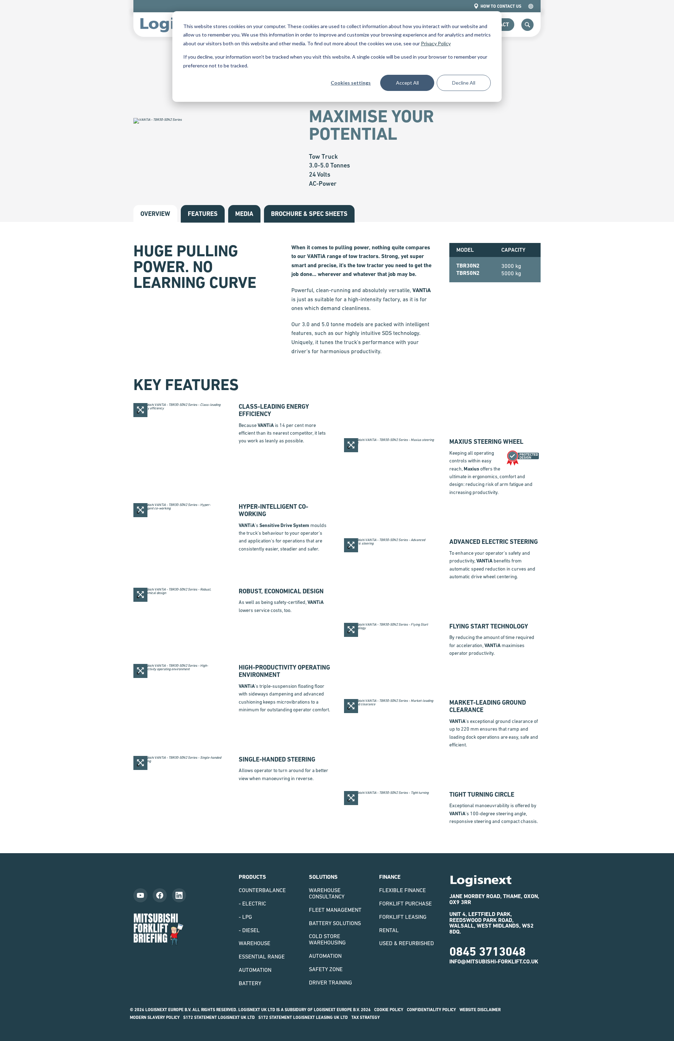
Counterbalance (262, 890)
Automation (255, 970)
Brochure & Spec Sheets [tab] (309, 213)
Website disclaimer (480, 1009)
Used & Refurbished (406, 943)
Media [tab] (244, 213)
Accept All (407, 83)
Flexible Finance (402, 890)
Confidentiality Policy (431, 1009)
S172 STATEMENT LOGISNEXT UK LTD (219, 1017)
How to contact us (501, 6)
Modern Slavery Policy (155, 1017)
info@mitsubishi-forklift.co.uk (493, 961)
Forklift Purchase (405, 903)
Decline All (463, 83)
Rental (389, 930)
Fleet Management (335, 910)
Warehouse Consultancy (326, 893)
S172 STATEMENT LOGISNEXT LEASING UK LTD (303, 1017)
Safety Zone (326, 969)
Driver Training (330, 982)
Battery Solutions (335, 923)
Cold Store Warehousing (327, 939)
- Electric (252, 903)
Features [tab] (203, 213)
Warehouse (254, 943)
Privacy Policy (436, 43)
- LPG (245, 917)
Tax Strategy (365, 1017)
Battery (250, 983)
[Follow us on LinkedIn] (179, 895)
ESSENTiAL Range (262, 956)
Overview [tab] (155, 213)
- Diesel (249, 930)
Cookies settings (351, 83)
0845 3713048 (487, 951)
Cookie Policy (388, 1009)
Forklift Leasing (403, 917)
